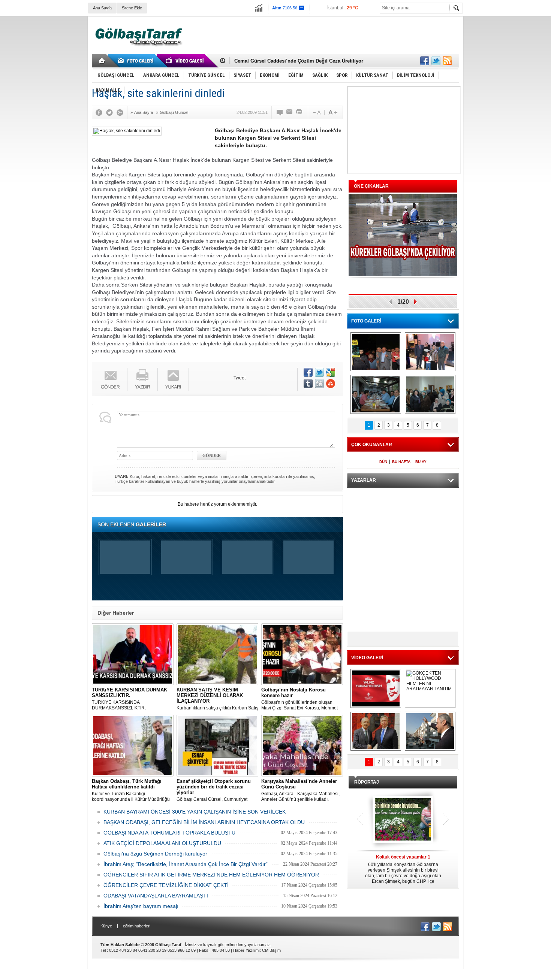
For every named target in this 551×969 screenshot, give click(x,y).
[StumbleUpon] (330, 383)
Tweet (240, 378)
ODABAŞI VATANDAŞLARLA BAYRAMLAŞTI (155, 896)
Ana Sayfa (102, 8)
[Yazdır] (299, 112)
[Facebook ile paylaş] (424, 60)
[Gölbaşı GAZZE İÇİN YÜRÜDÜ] (375, 351)
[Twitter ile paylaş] (435, 60)
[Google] (122, 112)
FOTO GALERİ (366, 321)
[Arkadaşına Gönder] (289, 112)
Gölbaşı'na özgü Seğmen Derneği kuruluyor (155, 854)
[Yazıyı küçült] (316, 112)
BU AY (421, 462)
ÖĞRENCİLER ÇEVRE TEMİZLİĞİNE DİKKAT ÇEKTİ (166, 885)
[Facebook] (101, 112)
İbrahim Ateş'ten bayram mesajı (140, 906)
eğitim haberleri (136, 926)
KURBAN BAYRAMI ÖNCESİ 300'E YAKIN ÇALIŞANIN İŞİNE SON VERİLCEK (194, 812)
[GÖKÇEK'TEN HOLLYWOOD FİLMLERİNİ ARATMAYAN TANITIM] (430, 688)
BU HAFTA (401, 462)
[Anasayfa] (102, 60)
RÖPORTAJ (366, 782)
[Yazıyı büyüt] (332, 112)
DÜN (383, 462)
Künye (106, 926)
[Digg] (319, 383)
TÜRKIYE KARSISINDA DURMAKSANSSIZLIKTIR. (129, 699)
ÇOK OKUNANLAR (371, 444)
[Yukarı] (173, 379)
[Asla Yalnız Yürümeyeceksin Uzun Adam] (375, 688)
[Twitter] (111, 112)
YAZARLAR (363, 480)
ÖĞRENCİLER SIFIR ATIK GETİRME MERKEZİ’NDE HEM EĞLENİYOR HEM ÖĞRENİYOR (211, 875)
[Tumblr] (308, 383)
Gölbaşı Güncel (174, 112)
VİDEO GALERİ (367, 657)
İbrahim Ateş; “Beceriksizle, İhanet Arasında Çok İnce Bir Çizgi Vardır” (185, 864)
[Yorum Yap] (280, 112)
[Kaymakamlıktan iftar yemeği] (430, 351)
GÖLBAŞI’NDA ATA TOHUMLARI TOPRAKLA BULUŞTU (169, 833)
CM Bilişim (271, 950)
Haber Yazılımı (246, 950)
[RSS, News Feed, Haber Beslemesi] (447, 60)
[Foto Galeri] (136, 60)
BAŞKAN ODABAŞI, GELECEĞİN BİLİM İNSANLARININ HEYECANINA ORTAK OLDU (204, 822)
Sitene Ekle (132, 8)
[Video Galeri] (185, 60)
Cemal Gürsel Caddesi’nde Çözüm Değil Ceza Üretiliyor (298, 61)
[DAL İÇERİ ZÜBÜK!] (375, 731)
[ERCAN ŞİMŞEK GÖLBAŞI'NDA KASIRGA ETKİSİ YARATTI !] (430, 731)
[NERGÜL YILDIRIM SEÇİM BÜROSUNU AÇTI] (430, 394)
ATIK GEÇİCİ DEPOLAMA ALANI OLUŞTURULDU (162, 843)
